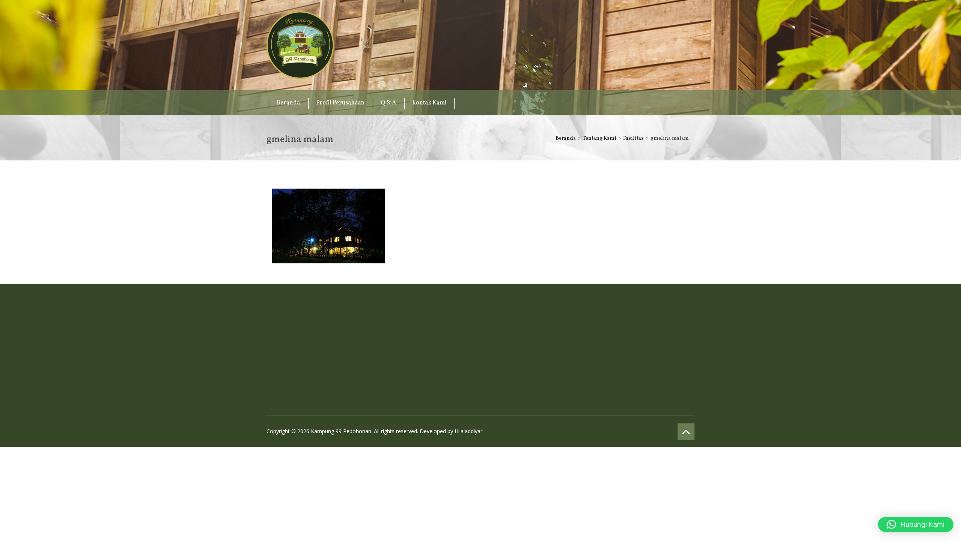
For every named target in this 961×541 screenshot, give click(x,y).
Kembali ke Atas (686, 431)
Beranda (288, 103)
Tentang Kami (599, 138)
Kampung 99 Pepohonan (300, 45)
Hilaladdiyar (468, 431)
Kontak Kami (429, 103)
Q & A (388, 103)
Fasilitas (633, 138)
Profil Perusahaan (340, 103)
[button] (915, 524)
